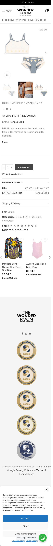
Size (4, 142)
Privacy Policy (32, 541)
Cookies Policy (18, 541)
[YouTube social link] (30, 334)
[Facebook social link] (11, 226)
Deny (25, 526)
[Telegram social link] (32, 226)
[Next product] (10, 109)
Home (5, 102)
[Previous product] (4, 109)
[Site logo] (25, 10)
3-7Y (25, 216)
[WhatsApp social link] (29, 226)
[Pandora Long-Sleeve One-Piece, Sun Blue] (13, 248)
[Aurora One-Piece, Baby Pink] (37, 248)
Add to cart (24, 167)
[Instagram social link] (26, 334)
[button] (46, 489)
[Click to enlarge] (7, 75)
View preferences (25, 534)
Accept (25, 518)
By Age (30, 102)
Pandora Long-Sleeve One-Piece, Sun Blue (12, 267)
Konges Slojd (17, 121)
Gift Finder (17, 102)
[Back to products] (7, 109)
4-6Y (31, 216)
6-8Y (38, 216)
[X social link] (14, 226)
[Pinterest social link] (22, 226)
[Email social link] (18, 226)
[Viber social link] (36, 226)
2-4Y (39, 102)
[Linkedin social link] (25, 226)
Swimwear (7, 220)
